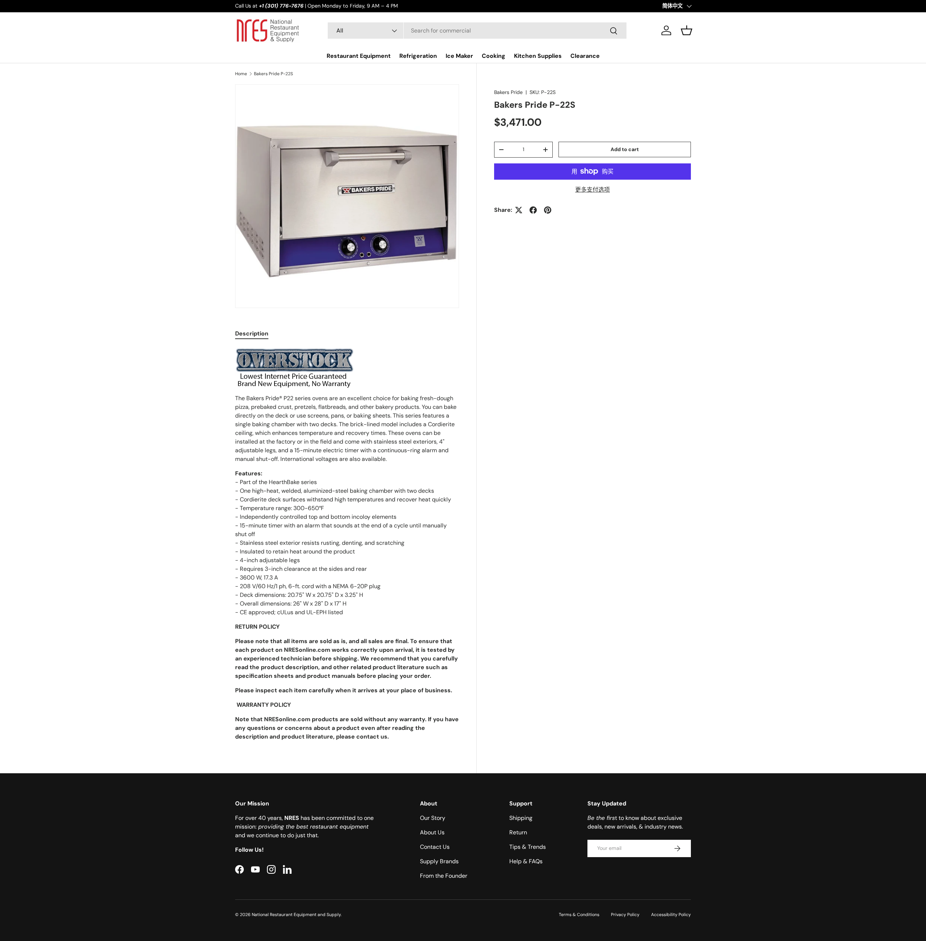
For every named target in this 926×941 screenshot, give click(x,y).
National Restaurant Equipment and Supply (296, 915)
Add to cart (625, 149)
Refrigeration (418, 56)
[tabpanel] (347, 544)
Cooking (493, 56)
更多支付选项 (592, 189)
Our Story (432, 818)
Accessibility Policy (671, 915)
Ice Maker (459, 56)
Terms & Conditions (579, 915)
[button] (686, 30)
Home (241, 74)
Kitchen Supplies (538, 56)
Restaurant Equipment (359, 56)
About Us (432, 832)
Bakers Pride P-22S (273, 74)
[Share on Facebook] (533, 210)
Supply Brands (439, 861)
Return (518, 832)
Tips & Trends (527, 847)
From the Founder (443, 876)
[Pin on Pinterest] (547, 210)
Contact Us (435, 847)
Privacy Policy (625, 915)
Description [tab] (251, 333)
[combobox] (477, 30)
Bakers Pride (508, 92)
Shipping (520, 818)
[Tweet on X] (518, 210)
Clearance (585, 56)
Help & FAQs (526, 861)
